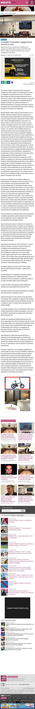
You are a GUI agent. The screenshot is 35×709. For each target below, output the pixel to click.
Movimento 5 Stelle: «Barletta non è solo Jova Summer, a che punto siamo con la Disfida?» (21, 576)
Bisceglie (18, 698)
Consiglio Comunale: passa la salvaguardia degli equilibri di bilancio (8, 436)
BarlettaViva (9, 2)
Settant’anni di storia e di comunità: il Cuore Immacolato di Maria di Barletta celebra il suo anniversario (20, 569)
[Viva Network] (6, 695)
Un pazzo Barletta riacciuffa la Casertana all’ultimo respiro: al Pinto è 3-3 (21, 544)
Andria (9, 698)
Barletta (4, 698)
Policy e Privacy (14, 684)
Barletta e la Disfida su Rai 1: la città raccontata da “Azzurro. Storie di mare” (20, 552)
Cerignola (4, 700)
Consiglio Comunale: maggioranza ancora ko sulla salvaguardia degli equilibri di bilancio (25, 457)
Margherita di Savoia (26, 700)
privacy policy (20, 515)
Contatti (8, 684)
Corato (10, 700)
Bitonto (25, 698)
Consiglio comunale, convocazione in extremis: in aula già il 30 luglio (26, 477)
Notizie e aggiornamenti (10, 13)
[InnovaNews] (3, 685)
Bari (14, 698)
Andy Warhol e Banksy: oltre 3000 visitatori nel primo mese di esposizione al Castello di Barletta (21, 561)
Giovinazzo (16, 700)
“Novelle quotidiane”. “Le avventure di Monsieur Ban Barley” (20, 529)
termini (13, 515)
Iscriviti (22, 510)
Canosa (30, 698)
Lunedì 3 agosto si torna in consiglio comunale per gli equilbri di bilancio (9, 456)
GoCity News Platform (24, 684)
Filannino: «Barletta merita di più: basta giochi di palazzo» (9, 477)
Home (2, 13)
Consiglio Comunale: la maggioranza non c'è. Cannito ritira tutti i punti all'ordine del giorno (25, 499)
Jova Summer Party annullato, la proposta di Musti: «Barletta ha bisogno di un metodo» (21, 592)
